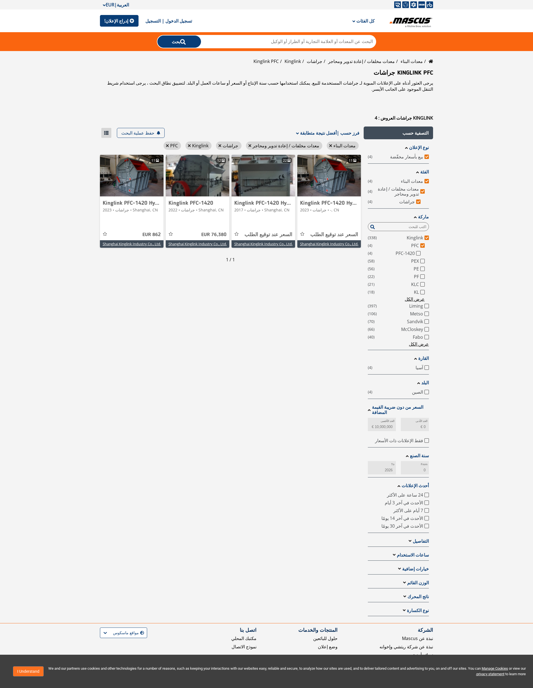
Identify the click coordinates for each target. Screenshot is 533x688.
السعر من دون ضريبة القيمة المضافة (397, 410)
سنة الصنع (419, 455)
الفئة (424, 172)
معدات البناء (412, 61)
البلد (425, 382)
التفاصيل (421, 541)
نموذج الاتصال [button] (244, 647)
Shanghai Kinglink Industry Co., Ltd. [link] (329, 243)
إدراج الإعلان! (116, 21)
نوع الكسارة (418, 610)
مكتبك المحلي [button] (244, 638)
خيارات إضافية (415, 568)
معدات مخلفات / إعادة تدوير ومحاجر (361, 61)
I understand (28, 671)
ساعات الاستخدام (413, 555)
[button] (398, 133)
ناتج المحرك (418, 596)
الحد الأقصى (387, 421)
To (392, 464)
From (424, 464)
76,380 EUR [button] (214, 234)
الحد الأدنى (422, 421)
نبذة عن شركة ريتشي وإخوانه (406, 647)
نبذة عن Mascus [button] (417, 638)
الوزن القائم (418, 582)
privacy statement (490, 674)
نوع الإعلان (419, 147)
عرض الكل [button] (415, 299)
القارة (423, 358)
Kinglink (293, 61)
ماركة (423, 216)
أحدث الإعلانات (415, 485)
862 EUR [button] (151, 234)
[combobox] (143, 633)
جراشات (314, 61)
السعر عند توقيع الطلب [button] (334, 234)
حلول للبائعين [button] (325, 638)
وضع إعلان (328, 647)
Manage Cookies (495, 668)
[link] (329, 175)
